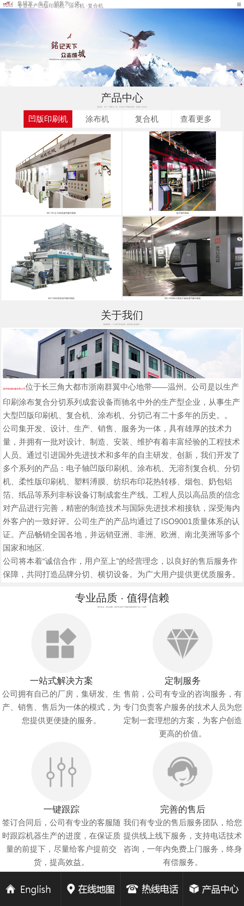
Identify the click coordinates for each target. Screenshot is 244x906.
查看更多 (196, 118)
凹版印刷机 (48, 118)
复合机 (147, 118)
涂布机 (97, 118)
